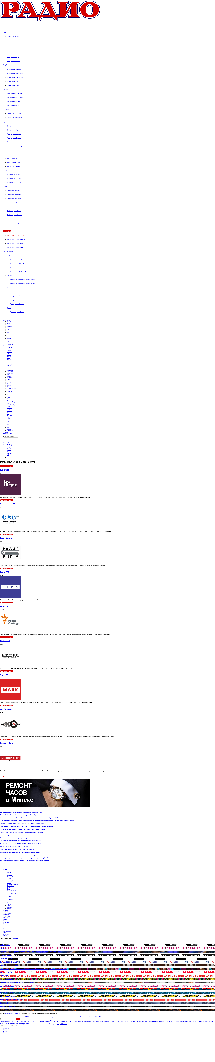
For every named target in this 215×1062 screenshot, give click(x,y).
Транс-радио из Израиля (14, 138)
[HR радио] (10, 494)
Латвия (8, 335)
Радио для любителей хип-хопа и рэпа (82, 1021)
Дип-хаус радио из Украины (15, 97)
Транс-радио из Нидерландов (15, 146)
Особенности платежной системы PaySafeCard (17, 982)
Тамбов (9, 896)
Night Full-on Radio (7, 993)
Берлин (8, 358)
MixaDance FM (5, 955)
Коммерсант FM (7, 504)
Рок (4, 32)
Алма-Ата (9, 347)
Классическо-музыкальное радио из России (22, 279)
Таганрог (9, 409)
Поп (4, 154)
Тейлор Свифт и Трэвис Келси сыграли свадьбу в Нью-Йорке (18, 815)
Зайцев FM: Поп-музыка (9, 965)
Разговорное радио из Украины (16, 239)
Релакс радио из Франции (14, 202)
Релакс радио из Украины (14, 194)
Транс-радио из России (13, 126)
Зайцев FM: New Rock (8, 1006)
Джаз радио (10, 1021)
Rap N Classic (5, 989)
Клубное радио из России (14, 69)
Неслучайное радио (7, 1010)
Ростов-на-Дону (11, 402)
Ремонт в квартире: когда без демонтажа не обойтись (15, 846)
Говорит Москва (7, 743)
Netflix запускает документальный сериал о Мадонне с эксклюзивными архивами (24, 860)
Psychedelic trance (6, 979)
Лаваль (8, 379)
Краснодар (9, 377)
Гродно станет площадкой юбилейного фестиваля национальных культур (22, 829)
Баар (8, 353)
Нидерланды (10, 339)
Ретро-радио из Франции (14, 182)
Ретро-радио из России (13, 174)
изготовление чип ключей (12, 1013)
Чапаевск (9, 418)
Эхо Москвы (6, 709)
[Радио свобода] (10, 631)
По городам (6, 346)
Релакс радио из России (13, 190)
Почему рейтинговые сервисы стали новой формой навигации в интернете (21, 832)
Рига (8, 400)
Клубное (9, 1017)
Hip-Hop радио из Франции (15, 227)
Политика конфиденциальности (12, 1033)
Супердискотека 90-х (7, 996)
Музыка (9, 429)
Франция (9, 343)
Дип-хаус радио (18, 1021)
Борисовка (9, 359)
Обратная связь (7, 433)
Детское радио (3, 1021)
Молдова (9, 338)
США (8, 341)
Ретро (5, 170)
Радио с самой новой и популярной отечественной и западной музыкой (126, 1021)
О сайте (5, 432)
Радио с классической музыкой (99, 1021)
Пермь (8, 399)
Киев (8, 374)
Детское (9, 308)
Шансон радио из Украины (14, 117)
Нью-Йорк (9, 391)
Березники (9, 356)
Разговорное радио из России (15, 235)
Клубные (6, 65)
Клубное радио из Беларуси (15, 77)
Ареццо (9, 350)
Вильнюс (9, 361)
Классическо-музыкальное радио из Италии (22, 283)
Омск (8, 395)
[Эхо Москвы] (10, 734)
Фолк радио (46, 1023)
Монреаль (9, 385)
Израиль (9, 327)
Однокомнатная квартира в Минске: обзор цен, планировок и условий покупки (23, 823)
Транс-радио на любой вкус (36, 1024)
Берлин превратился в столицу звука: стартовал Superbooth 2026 (20, 852)
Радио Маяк (5, 675)
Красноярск (10, 881)
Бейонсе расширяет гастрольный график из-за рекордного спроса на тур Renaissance (25, 858)
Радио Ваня (4, 975)
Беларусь (9, 321)
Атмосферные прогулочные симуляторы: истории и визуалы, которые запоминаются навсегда (27, 838)
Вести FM (4, 572)
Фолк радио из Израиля (17, 263)
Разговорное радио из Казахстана (16, 243)
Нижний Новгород (11, 388)
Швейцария (10, 344)
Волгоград (9, 364)
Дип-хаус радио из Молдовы (15, 105)
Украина (9, 324)
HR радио (4, 469)
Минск (8, 383)
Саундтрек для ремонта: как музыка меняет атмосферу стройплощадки (20, 840)
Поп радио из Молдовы (13, 166)
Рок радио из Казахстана (14, 49)
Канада (8, 333)
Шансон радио (52, 1024)
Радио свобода (6, 606)
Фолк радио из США (16, 267)
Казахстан (9, 332)
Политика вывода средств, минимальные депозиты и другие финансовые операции (30, 952)
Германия (9, 326)
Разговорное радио (6, 466)
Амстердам (9, 349)
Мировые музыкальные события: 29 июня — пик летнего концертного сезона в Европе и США (29, 818)
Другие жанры (8, 251)
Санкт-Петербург (11, 405)
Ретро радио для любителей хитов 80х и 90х (197, 1021)
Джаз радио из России (16, 291)
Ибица (8, 368)
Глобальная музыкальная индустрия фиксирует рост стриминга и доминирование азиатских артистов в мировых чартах (37, 820)
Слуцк (8, 406)
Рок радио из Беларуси (13, 44)
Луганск (9, 382)
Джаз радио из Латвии (16, 300)
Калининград (10, 371)
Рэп (4, 207)
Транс (5, 122)
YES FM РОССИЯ (7, 972)
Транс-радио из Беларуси (14, 134)
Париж (8, 397)
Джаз (8, 287)
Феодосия (9, 415)
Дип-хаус (6, 89)
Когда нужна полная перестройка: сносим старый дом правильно (18, 849)
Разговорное (7, 231)
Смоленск (9, 408)
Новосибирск (10, 389)
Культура (9, 426)
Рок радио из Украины (13, 40)
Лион (8, 380)
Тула (8, 412)
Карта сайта (6, 1028)
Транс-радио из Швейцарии (15, 150)
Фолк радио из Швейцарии (18, 271)
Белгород (9, 355)
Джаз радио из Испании (17, 304)
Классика (9, 275)
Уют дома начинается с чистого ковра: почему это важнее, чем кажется (20, 843)
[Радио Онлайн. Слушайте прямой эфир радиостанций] (50, 21)
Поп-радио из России (13, 158)
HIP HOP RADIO (6, 958)
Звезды (8, 424)
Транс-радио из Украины (14, 130)
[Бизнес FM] (10, 665)
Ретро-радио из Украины (14, 178)
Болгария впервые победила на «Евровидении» (14, 835)
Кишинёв (9, 376)
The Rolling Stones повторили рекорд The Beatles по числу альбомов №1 (21, 812)
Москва (8, 386)
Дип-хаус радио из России (14, 93)
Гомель (8, 367)
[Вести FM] (10, 597)
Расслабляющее (61, 1017)
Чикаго (8, 421)
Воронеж (9, 365)
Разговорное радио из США (15, 247)
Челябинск (9, 420)
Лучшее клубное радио (43, 1021)
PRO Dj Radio (5, 945)
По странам (6, 320)
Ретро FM (15, 938)
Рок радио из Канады (13, 57)
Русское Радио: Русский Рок (10, 962)
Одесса (8, 394)
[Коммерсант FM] (10, 528)
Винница (9, 362)
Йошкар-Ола (10, 370)
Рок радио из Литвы (12, 53)
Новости (5, 423)
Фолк (8, 255)
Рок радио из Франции (13, 61)
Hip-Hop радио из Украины (14, 215)
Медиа (8, 427)
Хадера (8, 417)
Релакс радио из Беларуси (14, 198)
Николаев (9, 392)
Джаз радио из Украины (17, 296)
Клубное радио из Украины (15, 73)
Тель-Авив (9, 411)
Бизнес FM (5, 640)
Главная (2, 457)
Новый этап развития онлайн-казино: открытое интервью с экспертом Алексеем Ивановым (33, 969)
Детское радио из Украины (17, 316)
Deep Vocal (4, 1003)
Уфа (8, 414)
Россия (8, 323)
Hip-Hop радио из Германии (15, 223)
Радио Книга (6, 538)
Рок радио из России (13, 36)
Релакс (5, 186)
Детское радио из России (17, 312)
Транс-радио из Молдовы (14, 142)
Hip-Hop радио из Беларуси (14, 219)
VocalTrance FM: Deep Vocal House (12, 999)
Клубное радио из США (14, 85)
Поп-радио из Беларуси (13, 162)
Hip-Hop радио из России (14, 211)
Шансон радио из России (14, 113)
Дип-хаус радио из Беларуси (15, 101)
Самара (8, 403)
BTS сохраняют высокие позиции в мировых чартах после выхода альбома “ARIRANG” (27, 826)
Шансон (6, 109)
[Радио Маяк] (10, 699)
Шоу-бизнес (10, 430)
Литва (8, 336)
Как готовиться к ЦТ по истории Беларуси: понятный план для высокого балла (23, 855)
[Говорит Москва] (10, 768)
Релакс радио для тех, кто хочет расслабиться (172, 1021)
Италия (8, 330)
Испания (9, 329)
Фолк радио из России (16, 259)
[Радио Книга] (10, 563)
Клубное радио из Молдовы (15, 81)
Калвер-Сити (10, 373)
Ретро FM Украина (7, 986)
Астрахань (9, 352)
